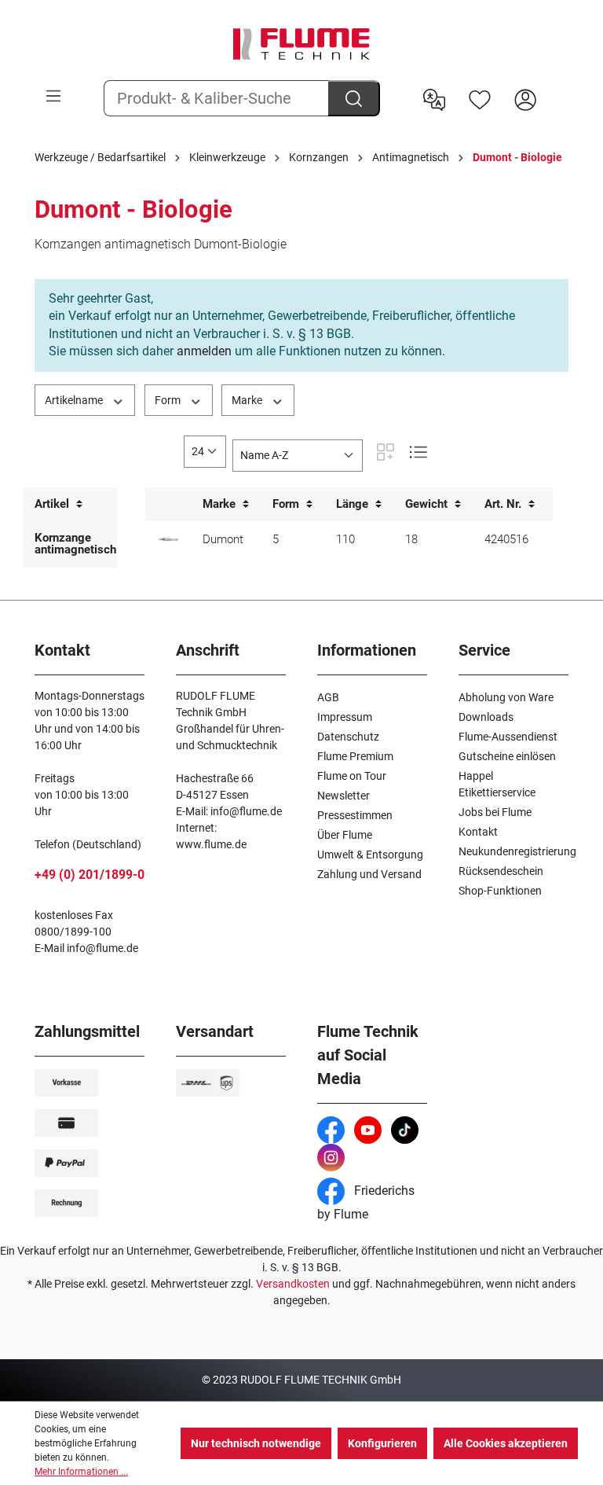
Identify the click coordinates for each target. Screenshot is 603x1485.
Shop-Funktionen (500, 890)
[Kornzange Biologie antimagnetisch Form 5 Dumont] (168, 539)
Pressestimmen (355, 815)
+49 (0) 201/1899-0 (89, 874)
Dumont (223, 539)
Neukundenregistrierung (517, 851)
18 (411, 539)
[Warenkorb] (558, 87)
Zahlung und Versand (369, 874)
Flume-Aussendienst (508, 736)
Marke (248, 400)
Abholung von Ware (506, 697)
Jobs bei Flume (495, 812)
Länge (353, 504)
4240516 (506, 539)
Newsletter (343, 795)
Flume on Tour (351, 776)
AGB (328, 697)
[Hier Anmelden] (525, 98)
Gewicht (428, 504)
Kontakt (478, 831)
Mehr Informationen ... (81, 1471)
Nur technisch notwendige (256, 1443)
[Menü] (53, 96)
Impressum (344, 717)
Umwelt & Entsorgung (370, 854)
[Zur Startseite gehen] (301, 44)
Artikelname (75, 400)
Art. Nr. (504, 504)
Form (169, 400)
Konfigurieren (382, 1443)
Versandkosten (293, 1283)
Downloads (486, 717)
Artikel (53, 504)
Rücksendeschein (501, 871)
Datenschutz (348, 736)
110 (345, 539)
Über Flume (344, 835)
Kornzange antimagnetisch (75, 544)
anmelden (204, 351)
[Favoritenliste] (479, 98)
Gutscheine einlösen (507, 756)
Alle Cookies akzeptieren (506, 1443)
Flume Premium (355, 756)
